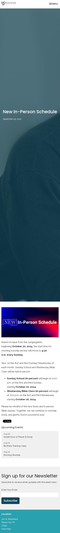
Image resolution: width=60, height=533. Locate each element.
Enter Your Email (9, 490)
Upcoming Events (12, 427)
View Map (6, 529)
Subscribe (10, 501)
